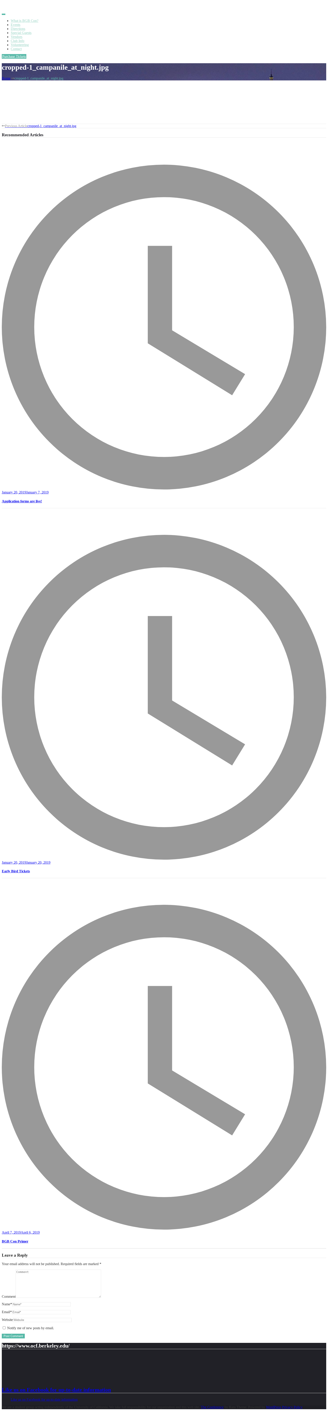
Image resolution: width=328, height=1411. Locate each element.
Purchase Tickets (14, 56)
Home (6, 78)
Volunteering (20, 45)
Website (7, 1320)
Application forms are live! (22, 501)
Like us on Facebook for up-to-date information (56, 1390)
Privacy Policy (292, 1407)
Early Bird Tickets (16, 871)
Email (7, 1312)
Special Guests (21, 33)
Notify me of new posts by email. (30, 1328)
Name (7, 1304)
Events (15, 25)
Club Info (17, 41)
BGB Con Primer (15, 1241)
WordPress (273, 1407)
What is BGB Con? (24, 21)
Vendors (16, 37)
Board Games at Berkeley (20, 5)
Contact (16, 49)
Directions (18, 29)
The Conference (212, 1407)
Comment (9, 1296)
